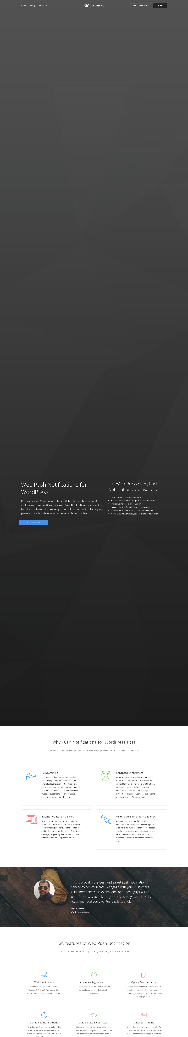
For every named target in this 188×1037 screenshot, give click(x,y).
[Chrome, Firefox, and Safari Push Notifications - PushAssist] (94, 5)
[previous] (23, 897)
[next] (164, 897)
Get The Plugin (33, 522)
